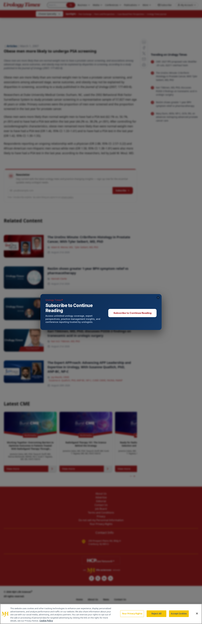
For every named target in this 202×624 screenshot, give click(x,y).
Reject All (156, 613)
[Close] (196, 613)
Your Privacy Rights (132, 613)
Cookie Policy (46, 620)
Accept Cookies (179, 613)
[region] (101, 614)
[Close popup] (158, 297)
